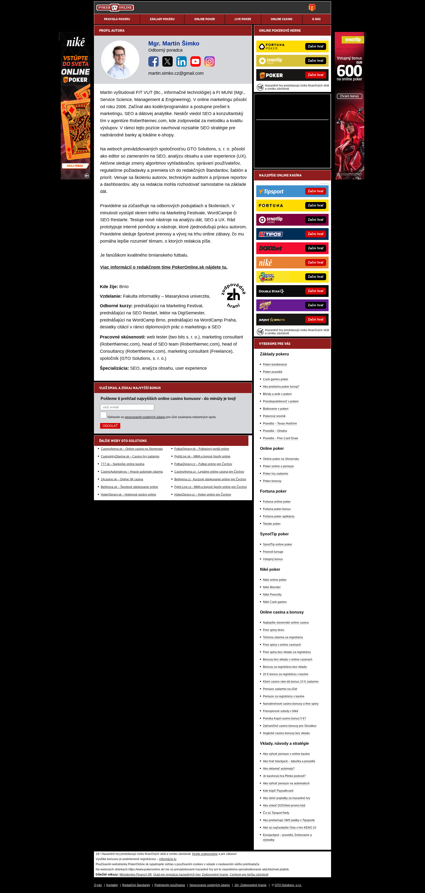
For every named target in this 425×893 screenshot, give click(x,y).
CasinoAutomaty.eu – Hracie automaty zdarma (132, 471)
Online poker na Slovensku (281, 459)
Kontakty (112, 885)
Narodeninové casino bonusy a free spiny (291, 703)
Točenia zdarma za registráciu (283, 637)
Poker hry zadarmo (275, 473)
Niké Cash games (275, 602)
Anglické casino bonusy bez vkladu (286, 733)
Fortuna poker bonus (277, 509)
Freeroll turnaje (273, 552)
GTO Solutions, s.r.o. (288, 885)
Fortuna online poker (277, 501)
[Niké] (75, 178)
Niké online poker (275, 580)
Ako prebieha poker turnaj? (281, 386)
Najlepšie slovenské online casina (286, 622)
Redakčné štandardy (136, 885)
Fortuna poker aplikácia (278, 516)
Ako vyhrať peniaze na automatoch (286, 783)
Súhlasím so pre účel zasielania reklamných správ (161, 417)
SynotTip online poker (277, 544)
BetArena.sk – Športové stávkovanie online (129, 487)
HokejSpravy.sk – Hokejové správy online (128, 494)
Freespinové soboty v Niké (280, 711)
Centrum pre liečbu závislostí (249, 874)
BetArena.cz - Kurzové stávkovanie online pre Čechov (210, 479)
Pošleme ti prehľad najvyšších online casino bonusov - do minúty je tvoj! (168, 398)
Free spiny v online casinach (282, 644)
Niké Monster (272, 587)
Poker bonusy (272, 481)
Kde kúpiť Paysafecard (278, 790)
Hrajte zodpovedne (205, 854)
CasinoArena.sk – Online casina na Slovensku (132, 449)
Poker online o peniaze (278, 466)
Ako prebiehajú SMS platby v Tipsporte (289, 820)
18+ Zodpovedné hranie (250, 885)
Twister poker (272, 524)
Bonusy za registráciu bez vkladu (285, 667)
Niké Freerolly (272, 594)
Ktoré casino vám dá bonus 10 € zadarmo (291, 681)
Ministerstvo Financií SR (136, 874)
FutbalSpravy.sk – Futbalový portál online (201, 449)
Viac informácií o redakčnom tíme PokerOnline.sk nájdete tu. (164, 267)
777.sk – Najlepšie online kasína (122, 464)
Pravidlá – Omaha (275, 431)
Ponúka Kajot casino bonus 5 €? (284, 718)
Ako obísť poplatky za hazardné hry (286, 798)
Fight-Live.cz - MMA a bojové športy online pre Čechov (210, 487)
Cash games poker (275, 379)
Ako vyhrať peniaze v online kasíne (286, 754)
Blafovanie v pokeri (275, 408)
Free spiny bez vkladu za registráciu (287, 652)
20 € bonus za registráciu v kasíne (285, 674)
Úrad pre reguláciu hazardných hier (176, 874)
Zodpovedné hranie (215, 874)
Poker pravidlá (272, 372)
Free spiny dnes (273, 630)
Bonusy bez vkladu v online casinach (287, 659)
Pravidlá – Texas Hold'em (280, 423)
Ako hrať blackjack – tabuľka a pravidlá (289, 761)
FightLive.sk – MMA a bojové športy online (202, 456)
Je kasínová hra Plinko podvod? (284, 776)
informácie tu (167, 859)
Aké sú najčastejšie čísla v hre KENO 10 (289, 827)
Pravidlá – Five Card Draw (280, 438)
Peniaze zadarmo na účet (280, 689)
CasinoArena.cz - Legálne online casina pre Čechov (209, 471)
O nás (98, 885)
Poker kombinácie (275, 364)
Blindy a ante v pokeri (277, 394)
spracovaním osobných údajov (145, 417)
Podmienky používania (169, 885)
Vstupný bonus (273, 559)
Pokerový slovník (274, 416)
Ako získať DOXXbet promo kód (284, 805)
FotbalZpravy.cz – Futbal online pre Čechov (203, 464)
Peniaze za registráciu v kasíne (283, 696)
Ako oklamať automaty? (279, 768)
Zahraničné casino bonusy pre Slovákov (290, 726)
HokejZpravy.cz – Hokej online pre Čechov (202, 494)
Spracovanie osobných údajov (209, 885)
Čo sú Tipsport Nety (276, 813)
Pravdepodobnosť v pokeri (281, 401)
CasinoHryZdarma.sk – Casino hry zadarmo (130, 456)
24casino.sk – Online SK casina (122, 479)
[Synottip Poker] (349, 178)
